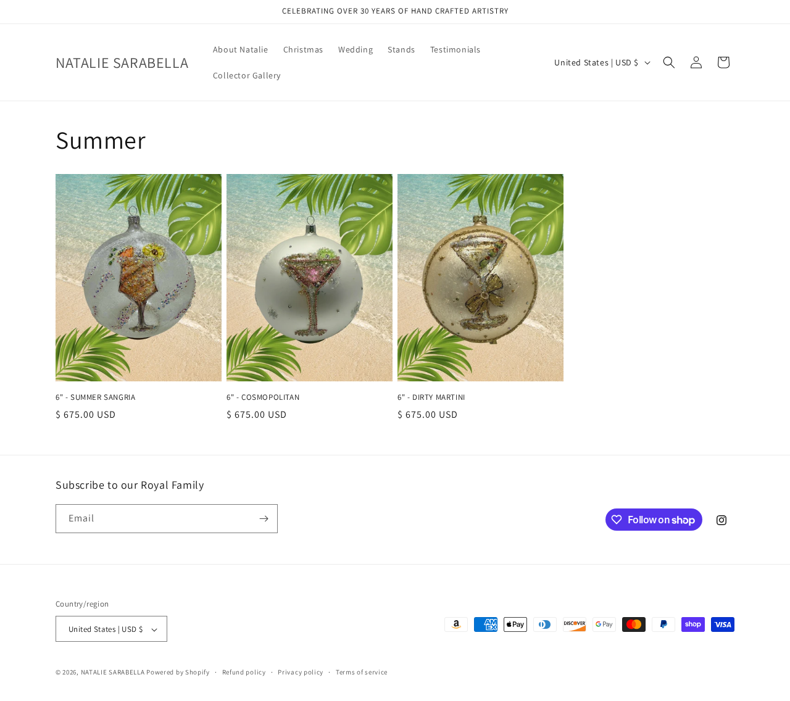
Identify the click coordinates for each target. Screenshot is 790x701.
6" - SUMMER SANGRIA (95, 397)
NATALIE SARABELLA (113, 672)
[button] (669, 62)
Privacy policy (300, 672)
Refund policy (244, 672)
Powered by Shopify (178, 672)
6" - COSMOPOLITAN (263, 397)
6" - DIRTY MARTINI (431, 397)
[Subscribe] (263, 518)
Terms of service (362, 672)
